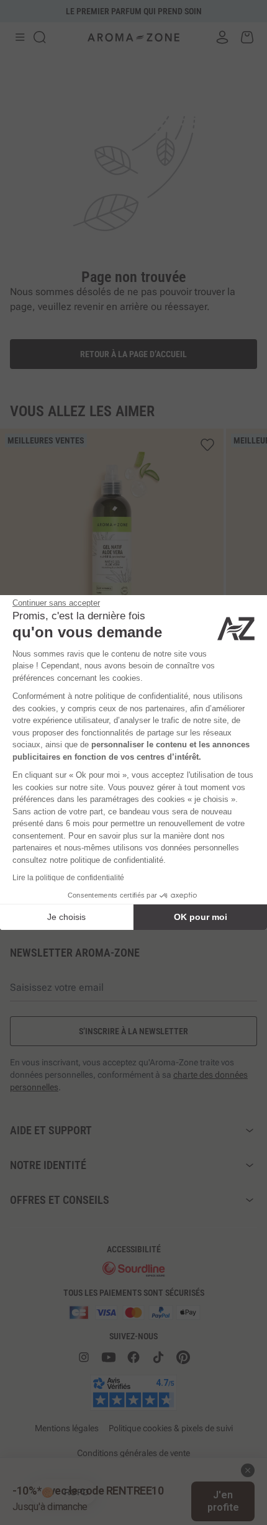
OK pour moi (200, 917)
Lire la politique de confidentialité (68, 877)
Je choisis (66, 917)
